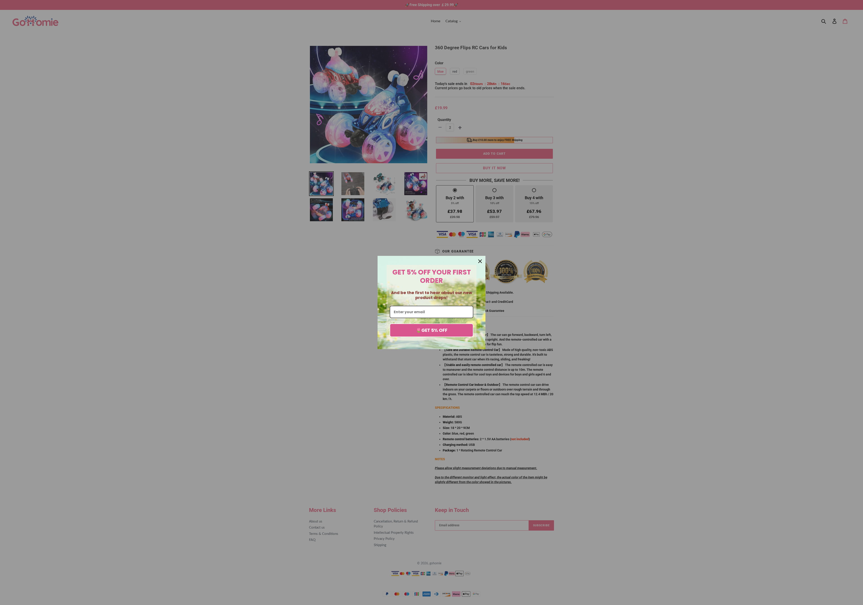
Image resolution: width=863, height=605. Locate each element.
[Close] (480, 261)
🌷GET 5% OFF (431, 330)
